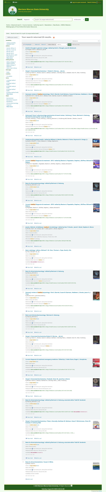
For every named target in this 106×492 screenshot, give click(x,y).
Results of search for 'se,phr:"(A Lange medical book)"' (25, 33)
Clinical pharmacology (12, 103)
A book (33, 75)
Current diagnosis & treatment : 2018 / (59, 205)
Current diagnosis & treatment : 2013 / (59, 161)
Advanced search (16, 25)
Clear (99, 2)
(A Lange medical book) (11, 84)
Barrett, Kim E (10, 51)
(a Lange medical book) (11, 90)
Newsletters (48, 25)
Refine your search (12, 37)
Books (8, 72)
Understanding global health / (57, 139)
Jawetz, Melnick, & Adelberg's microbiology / (60, 227)
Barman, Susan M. (11, 50)
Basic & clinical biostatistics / (39, 462)
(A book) (34, 51)
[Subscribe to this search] (54, 37)
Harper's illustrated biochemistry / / (45, 71)
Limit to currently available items (11, 43)
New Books (56, 25)
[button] (15, 2)
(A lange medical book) (12, 92)
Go (87, 19)
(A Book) (34, 319)
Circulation (9, 76)
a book (33, 361)
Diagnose (9, 105)
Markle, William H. (11, 48)
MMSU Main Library (12, 68)
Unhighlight (28, 44)
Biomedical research (12, 100)
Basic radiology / (48, 250)
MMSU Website (65, 25)
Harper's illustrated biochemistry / (48, 379)
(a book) (34, 187)
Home (8, 25)
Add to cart (38, 67)
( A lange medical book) (11, 81)
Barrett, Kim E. (10, 53)
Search (19, 19)
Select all (37, 44)
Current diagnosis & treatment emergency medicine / (56, 359)
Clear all (43, 44)
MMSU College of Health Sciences (11, 62)
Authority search (38, 25)
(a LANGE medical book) (11, 87)
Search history (91, 2)
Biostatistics (10, 101)
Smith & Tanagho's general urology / (51, 48)
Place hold (30, 67)
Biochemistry (10, 98)
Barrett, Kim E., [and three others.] (12, 55)
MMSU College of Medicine (11, 65)
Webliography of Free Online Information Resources (21, 27)
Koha (100, 491)
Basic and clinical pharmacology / (43, 315)
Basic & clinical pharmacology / (45, 183)
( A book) (34, 465)
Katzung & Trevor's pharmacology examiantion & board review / (58, 116)
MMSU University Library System (8, 2)
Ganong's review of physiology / (59, 94)
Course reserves (27, 25)
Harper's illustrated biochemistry (44, 336)
